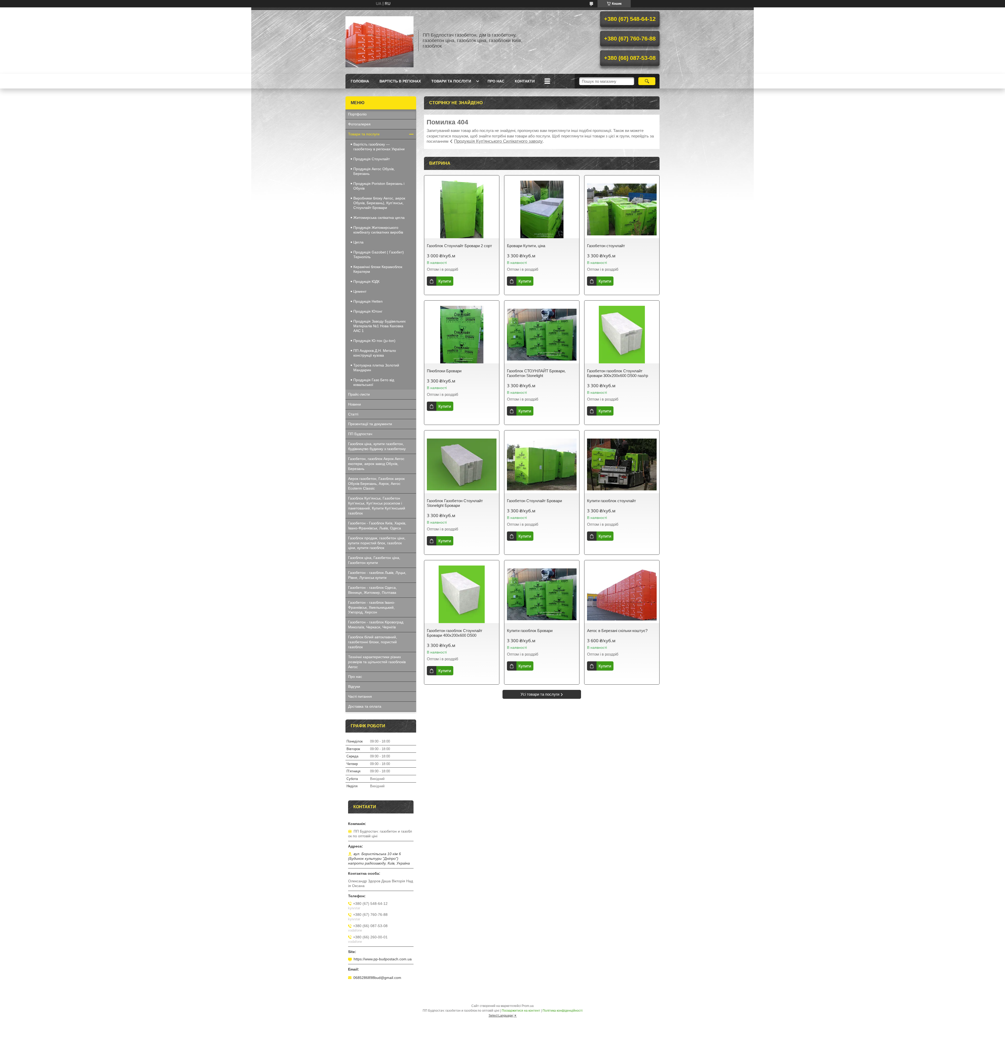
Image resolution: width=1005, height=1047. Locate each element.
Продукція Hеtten (368, 301)
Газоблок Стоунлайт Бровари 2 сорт (459, 245)
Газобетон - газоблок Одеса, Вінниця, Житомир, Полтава (372, 590)
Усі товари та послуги (540, 694)
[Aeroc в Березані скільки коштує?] (622, 594)
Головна (360, 81)
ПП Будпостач (360, 434)
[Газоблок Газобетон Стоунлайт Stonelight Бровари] (461, 464)
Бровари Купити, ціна (526, 245)
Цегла (358, 242)
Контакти (525, 81)
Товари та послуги (451, 81)
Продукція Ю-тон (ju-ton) (374, 341)
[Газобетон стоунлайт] (622, 209)
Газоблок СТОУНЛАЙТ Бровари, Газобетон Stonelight (536, 373)
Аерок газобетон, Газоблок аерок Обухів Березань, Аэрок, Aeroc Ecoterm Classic (376, 484)
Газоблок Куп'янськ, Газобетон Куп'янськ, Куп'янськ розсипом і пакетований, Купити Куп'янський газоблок (376, 505)
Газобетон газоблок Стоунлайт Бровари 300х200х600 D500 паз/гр (617, 373)
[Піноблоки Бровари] (461, 334)
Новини (354, 404)
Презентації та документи (370, 424)
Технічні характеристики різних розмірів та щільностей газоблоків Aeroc (377, 662)
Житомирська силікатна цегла (379, 217)
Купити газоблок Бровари (529, 630)
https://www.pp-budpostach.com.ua (383, 959)
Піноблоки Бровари (444, 371)
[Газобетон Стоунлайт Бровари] (542, 464)
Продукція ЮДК (366, 281)
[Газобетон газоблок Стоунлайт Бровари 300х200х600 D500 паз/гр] (622, 334)
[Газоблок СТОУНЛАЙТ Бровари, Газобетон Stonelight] (542, 334)
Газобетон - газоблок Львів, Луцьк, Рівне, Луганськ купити (377, 575)
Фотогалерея (359, 124)
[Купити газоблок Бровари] (542, 594)
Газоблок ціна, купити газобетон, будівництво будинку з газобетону (377, 446)
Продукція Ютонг (367, 311)
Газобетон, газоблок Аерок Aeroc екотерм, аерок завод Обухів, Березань (376, 464)
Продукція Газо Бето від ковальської (373, 382)
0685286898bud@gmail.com (377, 978)
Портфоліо (357, 114)
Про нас (496, 81)
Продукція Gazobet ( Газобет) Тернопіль (378, 254)
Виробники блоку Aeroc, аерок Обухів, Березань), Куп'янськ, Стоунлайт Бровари (379, 203)
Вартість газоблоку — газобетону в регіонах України (379, 146)
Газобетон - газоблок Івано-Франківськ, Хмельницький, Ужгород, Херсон (371, 607)
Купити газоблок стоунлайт (611, 500)
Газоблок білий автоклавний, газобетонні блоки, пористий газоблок (372, 642)
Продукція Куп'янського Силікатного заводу (498, 141)
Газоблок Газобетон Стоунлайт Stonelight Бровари (455, 503)
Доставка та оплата (364, 706)
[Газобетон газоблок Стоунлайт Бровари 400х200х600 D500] (461, 594)
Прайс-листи (359, 394)
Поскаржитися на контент (521, 1010)
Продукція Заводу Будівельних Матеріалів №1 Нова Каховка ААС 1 (379, 326)
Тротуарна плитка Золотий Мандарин (376, 367)
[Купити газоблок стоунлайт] (622, 464)
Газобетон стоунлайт (606, 245)
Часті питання (360, 696)
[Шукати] (646, 81)
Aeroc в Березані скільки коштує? (617, 630)
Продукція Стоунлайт (371, 159)
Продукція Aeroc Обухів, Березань (374, 171)
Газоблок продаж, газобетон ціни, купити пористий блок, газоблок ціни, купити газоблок (376, 543)
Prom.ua (528, 1006)
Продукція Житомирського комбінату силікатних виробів (378, 229)
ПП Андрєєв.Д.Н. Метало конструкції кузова (374, 352)
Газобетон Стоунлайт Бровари (534, 500)
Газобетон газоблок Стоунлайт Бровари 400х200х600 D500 (454, 633)
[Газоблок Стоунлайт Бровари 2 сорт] (461, 209)
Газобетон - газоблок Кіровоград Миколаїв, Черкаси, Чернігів (375, 624)
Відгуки (354, 686)
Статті (353, 414)
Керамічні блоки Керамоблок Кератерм (377, 269)
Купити (444, 281)
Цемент (359, 291)
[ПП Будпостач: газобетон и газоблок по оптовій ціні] (379, 40)
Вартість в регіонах (400, 81)
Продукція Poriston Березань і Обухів (378, 185)
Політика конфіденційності (563, 1010)
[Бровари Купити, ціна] (542, 209)
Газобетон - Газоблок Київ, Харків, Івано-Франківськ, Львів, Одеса (377, 525)
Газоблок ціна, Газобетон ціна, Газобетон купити (374, 560)
